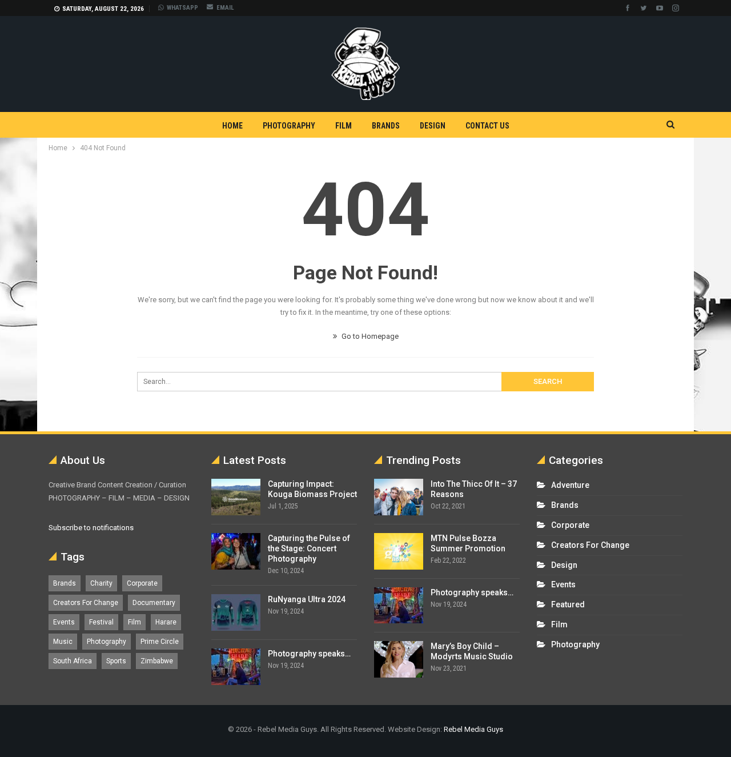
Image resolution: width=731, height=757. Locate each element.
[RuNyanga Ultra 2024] (235, 612)
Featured (568, 604)
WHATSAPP (182, 7)
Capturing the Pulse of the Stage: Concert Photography (309, 548)
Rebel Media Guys (473, 729)
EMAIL (225, 7)
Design (432, 125)
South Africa (72, 661)
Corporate (142, 583)
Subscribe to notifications (91, 527)
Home (232, 125)
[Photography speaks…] (235, 666)
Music (63, 642)
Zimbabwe (156, 661)
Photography (289, 125)
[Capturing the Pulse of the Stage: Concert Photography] (235, 551)
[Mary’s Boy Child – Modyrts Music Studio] (398, 659)
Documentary (153, 603)
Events (64, 622)
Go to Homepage (369, 336)
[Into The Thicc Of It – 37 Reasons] (398, 497)
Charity (101, 583)
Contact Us (487, 125)
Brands (386, 125)
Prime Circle (159, 642)
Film (343, 125)
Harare (165, 622)
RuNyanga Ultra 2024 (307, 599)
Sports (116, 661)
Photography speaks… (309, 653)
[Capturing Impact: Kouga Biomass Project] (235, 497)
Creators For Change (85, 603)
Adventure (570, 485)
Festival (101, 622)
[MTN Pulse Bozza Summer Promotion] (398, 551)
